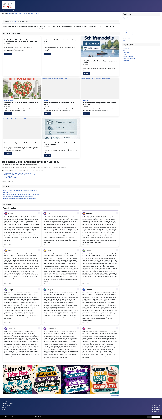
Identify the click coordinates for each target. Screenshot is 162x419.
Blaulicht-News (126, 38)
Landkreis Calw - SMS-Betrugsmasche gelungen (15, 177)
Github (3, 409)
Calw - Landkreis (127, 28)
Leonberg (46, 37)
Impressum (4, 401)
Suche (124, 40)
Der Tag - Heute (127, 52)
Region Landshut (156, 407)
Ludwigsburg (25, 13)
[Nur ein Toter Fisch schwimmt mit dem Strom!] (17, 379)
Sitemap (4, 407)
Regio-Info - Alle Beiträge (129, 58)
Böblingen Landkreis (128, 32)
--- (123, 36)
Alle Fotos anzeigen (115, 395)
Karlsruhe (37, 13)
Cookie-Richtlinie (6, 405)
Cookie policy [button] (41, 416)
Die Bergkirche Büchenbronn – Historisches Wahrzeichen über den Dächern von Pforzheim (20, 41)
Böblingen (31, 13)
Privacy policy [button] (48, 416)
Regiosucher (126, 18)
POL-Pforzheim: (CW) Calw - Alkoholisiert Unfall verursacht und (19, 174)
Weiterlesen (8, 54)
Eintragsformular (8, 176)
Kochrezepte (126, 54)
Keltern (45, 140)
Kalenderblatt (126, 48)
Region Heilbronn (156, 405)
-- (2, 413)
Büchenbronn (7, 37)
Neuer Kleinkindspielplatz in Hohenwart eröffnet (21, 143)
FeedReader (126, 60)
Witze (124, 50)
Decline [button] (149, 416)
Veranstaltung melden (128, 56)
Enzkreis (15, 13)
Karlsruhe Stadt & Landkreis (129, 34)
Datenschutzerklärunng (7, 403)
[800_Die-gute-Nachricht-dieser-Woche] (46, 379)
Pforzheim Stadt (8, 100)
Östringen (85, 100)
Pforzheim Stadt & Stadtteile (130, 22)
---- (124, 20)
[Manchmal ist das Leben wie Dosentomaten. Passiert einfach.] (104, 379)
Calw (19, 13)
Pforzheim (9, 13)
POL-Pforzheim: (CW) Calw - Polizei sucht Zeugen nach (17, 173)
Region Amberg (155, 411)
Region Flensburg (156, 409)
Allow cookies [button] (156, 416)
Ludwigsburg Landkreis (128, 30)
